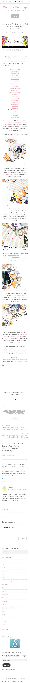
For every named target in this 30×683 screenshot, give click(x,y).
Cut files (4, 567)
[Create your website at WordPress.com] (15, 1)
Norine (21, 392)
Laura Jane (15, 96)
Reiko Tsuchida (15, 79)
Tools (3, 614)
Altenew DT (21, 410)
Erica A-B (15, 113)
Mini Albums (5, 584)
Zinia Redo (15, 94)
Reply (3, 481)
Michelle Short (15, 117)
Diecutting (4, 571)
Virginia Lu (15, 106)
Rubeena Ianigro (15, 82)
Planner (4, 591)
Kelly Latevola (15, 90)
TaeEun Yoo (15, 84)
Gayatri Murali (15, 73)
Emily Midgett (15, 100)
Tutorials (4, 621)
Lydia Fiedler (15, 86)
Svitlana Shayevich (15, 98)
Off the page (5, 587)
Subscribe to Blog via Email (12, 652)
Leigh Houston (15, 104)
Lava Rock (24, 295)
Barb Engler (15, 108)
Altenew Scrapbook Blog (15, 92)
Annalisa (11, 488)
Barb (3, 63)
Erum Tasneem (15, 71)
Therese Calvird (15, 75)
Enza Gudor (21, 32)
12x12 (6, 410)
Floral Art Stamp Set (13, 255)
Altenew (8, 56)
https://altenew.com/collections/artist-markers (15, 359)
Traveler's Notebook (7, 618)
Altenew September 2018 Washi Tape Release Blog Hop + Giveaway (15, 435)
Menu (16, 16)
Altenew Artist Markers (16, 122)
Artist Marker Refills (8, 124)
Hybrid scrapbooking (7, 581)
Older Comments (8, 455)
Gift (3, 574)
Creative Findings (15, 7)
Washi (3, 624)
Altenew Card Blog (15, 69)
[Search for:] (15, 552)
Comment (22, 538)
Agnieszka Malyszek (15, 88)
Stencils (4, 604)
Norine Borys (15, 111)
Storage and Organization (8, 608)
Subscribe (6, 665)
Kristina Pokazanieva (15, 77)
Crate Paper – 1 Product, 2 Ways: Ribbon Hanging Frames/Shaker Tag (14, 427)
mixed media (11, 413)
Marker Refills (18, 134)
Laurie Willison (15, 81)
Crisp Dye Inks (15, 257)
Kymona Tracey (15, 102)
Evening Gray (15, 295)
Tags (3, 611)
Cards (3, 564)
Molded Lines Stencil (8, 174)
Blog (3, 561)
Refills (22, 209)
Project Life (5, 594)
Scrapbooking (5, 597)
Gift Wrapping (5, 577)
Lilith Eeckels (15, 115)
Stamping (20, 413)
